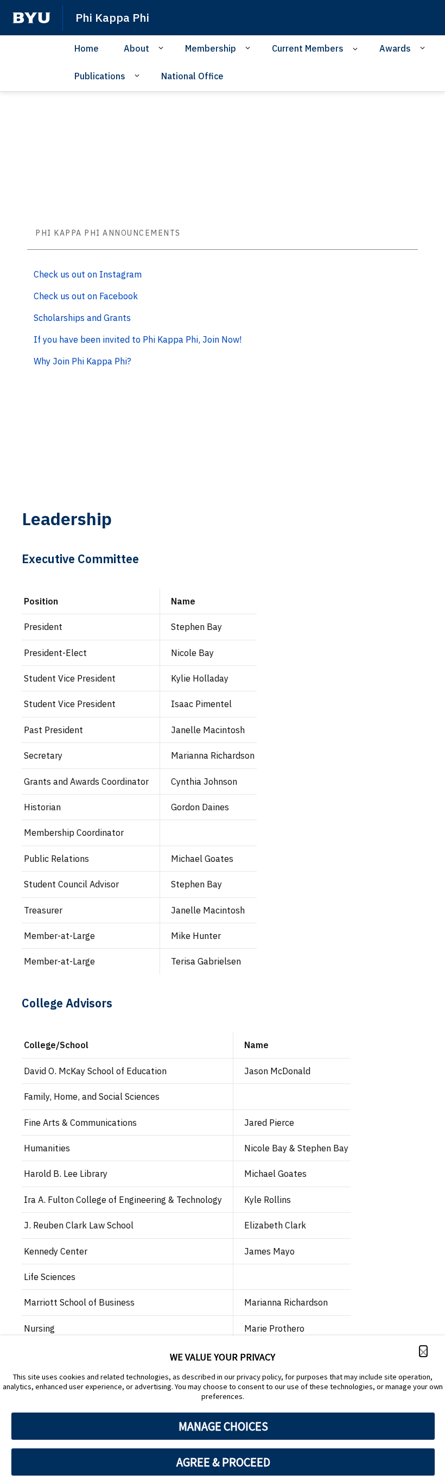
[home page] (31, 17)
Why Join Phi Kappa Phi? (82, 361)
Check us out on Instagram (88, 274)
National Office (192, 76)
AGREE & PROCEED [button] (223, 1462)
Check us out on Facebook (86, 296)
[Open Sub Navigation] (162, 48)
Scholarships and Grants (82, 317)
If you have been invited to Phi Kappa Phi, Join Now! (137, 339)
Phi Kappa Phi (112, 17)
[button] (423, 1351)
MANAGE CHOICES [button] (223, 1426)
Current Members (308, 48)
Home (86, 48)
